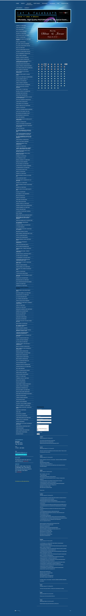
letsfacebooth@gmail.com (21, 452)
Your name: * (39, 416)
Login (70, 610)
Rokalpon (41, 539)
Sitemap (19, 610)
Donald (41, 584)
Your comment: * (39, 409)
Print (17, 610)
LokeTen (41, 447)
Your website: (39, 421)
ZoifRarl (41, 470)
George (41, 592)
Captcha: (42, 424)
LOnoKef (41, 436)
